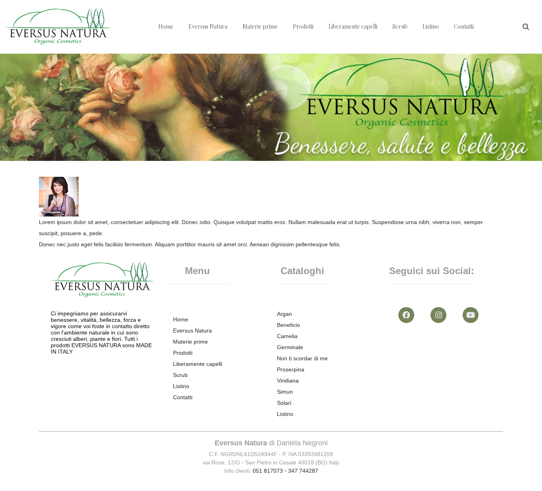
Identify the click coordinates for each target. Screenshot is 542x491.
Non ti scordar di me (302, 358)
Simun (285, 392)
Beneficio (288, 325)
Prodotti (303, 26)
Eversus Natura (207, 26)
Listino (431, 26)
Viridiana (288, 380)
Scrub (399, 26)
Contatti (464, 26)
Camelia (287, 336)
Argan (284, 314)
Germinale (290, 347)
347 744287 (303, 471)
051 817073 (268, 471)
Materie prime (260, 26)
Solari (284, 403)
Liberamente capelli (353, 26)
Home (165, 26)
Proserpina (290, 369)
